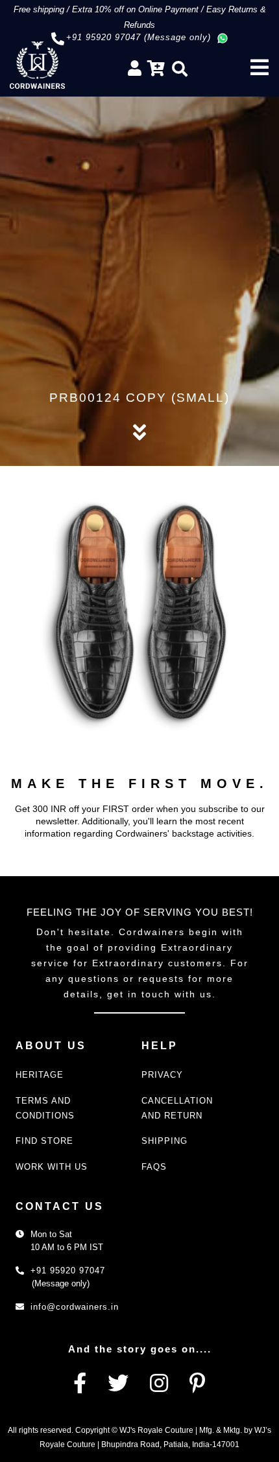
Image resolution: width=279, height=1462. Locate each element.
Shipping (164, 1141)
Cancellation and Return (177, 1108)
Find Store (44, 1141)
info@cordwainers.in (74, 1307)
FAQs (154, 1167)
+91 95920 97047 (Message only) (138, 37)
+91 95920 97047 (67, 1270)
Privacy (162, 1075)
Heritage (40, 1075)
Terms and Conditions (45, 1108)
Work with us (52, 1167)
